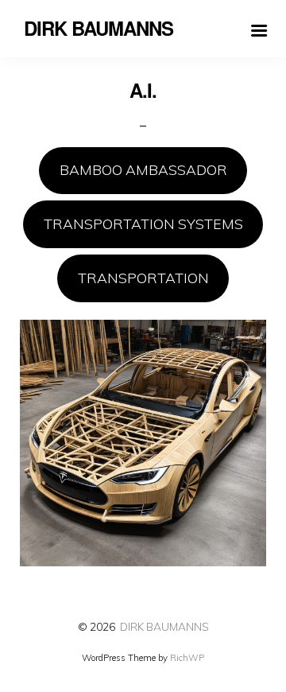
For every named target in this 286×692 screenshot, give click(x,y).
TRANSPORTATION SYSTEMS (143, 223)
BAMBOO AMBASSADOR (143, 169)
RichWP (187, 657)
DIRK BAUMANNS (164, 626)
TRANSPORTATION (143, 277)
